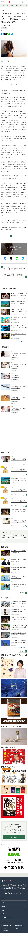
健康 (12, 456)
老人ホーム (19, 537)
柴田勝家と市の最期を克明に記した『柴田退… (18, 560)
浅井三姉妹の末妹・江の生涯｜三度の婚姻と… (18, 585)
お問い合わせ (5, 930)
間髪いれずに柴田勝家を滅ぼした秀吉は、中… (18, 568)
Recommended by (17, 340)
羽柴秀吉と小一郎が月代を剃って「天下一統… (18, 552)
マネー (23, 535)
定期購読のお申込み (19, 925)
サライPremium (5, 918)
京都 (25, 537)
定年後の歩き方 (11, 537)
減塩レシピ (17, 535)
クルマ (11, 535)
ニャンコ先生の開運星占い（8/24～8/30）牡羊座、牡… (19, 490)
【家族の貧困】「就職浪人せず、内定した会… (18, 354)
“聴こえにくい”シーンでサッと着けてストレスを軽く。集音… (18, 459)
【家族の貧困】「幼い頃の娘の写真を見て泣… (18, 365)
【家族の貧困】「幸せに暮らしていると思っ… (18, 387)
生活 (5, 5)
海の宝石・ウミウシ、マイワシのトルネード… (18, 577)
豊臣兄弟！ (4, 535)
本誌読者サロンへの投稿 (8, 925)
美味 (2, 898)
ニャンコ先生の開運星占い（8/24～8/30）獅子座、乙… (19, 501)
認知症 (3, 537)
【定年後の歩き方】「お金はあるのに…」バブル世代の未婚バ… (18, 521)
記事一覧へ (21, 592)
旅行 (2, 902)
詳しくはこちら (14, 837)
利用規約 (17, 928)
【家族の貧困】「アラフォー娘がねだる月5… (18, 376)
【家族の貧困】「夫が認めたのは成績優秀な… (18, 409)
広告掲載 (4, 928)
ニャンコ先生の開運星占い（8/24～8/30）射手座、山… (19, 470)
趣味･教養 (4, 906)
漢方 (3, 540)
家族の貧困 (11, 5)
